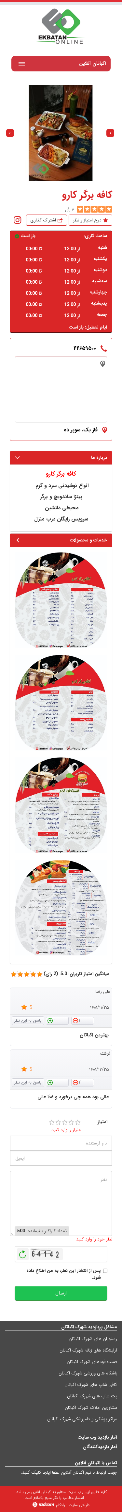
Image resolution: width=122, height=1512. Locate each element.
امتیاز (102, 1122)
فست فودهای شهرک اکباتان (92, 1361)
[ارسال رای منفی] (83, 1020)
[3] (65, 1122)
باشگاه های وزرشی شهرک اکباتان (88, 1373)
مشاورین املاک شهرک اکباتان (91, 1407)
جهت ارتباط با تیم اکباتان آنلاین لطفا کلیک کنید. (69, 1472)
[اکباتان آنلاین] (61, 27)
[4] (71, 1122)
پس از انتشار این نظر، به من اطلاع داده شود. (63, 1274)
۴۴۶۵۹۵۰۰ (85, 348)
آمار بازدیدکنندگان (100, 1446)
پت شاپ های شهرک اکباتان (92, 1396)
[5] (80, 209)
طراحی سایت (79, 1505)
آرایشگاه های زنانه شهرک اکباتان (88, 1350)
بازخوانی (23, 1253)
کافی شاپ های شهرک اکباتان (90, 1384)
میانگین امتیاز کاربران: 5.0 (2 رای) (76, 974)
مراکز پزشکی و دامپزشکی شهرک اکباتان (82, 1419)
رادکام (60, 1505)
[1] (52, 1122)
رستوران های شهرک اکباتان (93, 1338)
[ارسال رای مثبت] (57, 1020)
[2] (58, 1122)
